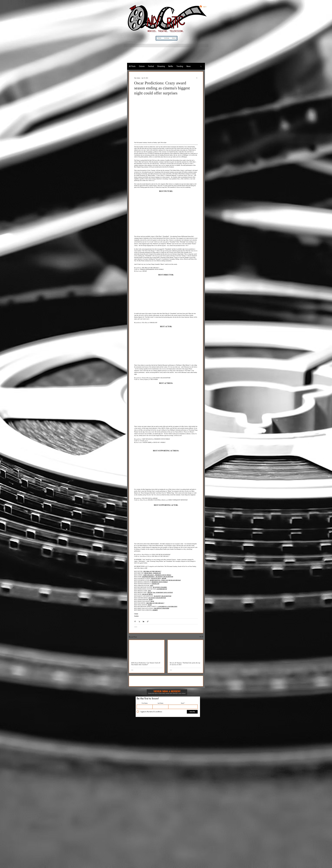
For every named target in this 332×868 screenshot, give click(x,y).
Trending (136, 616)
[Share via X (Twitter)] (139, 621)
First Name (144, 715)
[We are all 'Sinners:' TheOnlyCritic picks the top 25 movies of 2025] (185, 650)
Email (182, 715)
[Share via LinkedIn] (143, 621)
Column (136, 613)
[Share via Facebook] (135, 621)
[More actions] (197, 78)
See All (201, 636)
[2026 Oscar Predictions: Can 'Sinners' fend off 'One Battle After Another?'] (146, 650)
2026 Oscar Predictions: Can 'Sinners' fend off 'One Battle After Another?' (145, 663)
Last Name (160, 715)
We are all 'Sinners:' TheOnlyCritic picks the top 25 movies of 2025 (185, 663)
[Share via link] (148, 621)
